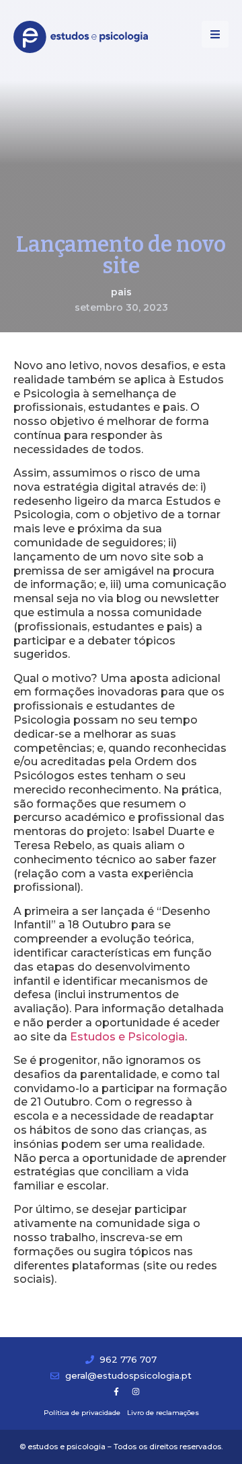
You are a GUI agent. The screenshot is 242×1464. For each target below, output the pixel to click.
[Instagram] (136, 1391)
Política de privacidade (82, 1412)
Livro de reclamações (163, 1412)
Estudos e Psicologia (127, 1036)
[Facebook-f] (116, 1391)
